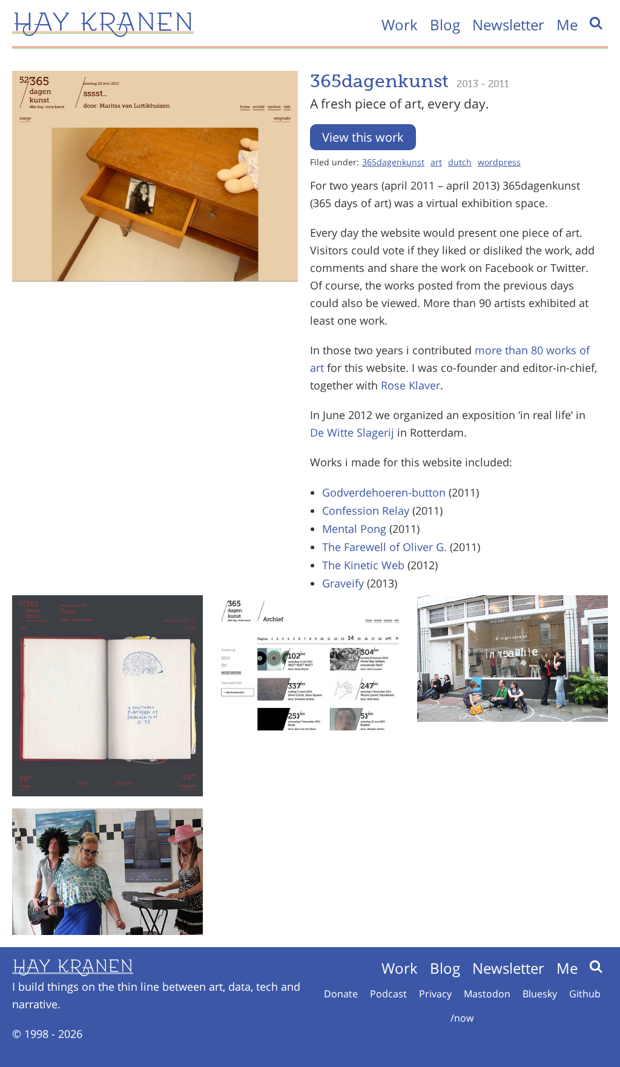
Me (567, 25)
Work (399, 25)
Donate (341, 993)
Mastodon (487, 993)
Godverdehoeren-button (384, 492)
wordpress (499, 162)
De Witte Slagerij (352, 432)
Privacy (435, 993)
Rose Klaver (410, 385)
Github (585, 993)
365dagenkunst (393, 162)
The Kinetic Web (363, 565)
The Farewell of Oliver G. (384, 547)
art (436, 162)
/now (461, 1018)
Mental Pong (354, 528)
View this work (363, 137)
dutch (460, 162)
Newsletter (508, 25)
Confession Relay (365, 510)
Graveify (343, 583)
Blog (445, 25)
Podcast (388, 993)
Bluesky (540, 993)
